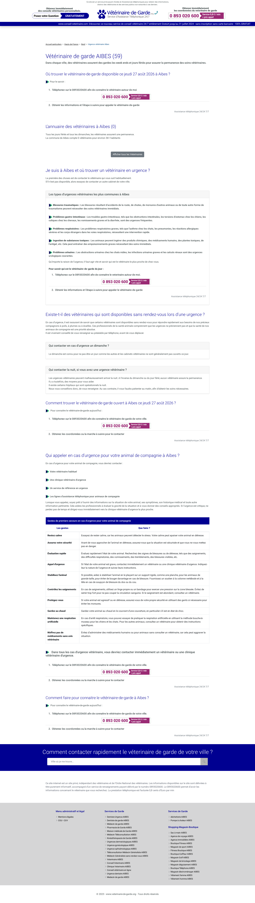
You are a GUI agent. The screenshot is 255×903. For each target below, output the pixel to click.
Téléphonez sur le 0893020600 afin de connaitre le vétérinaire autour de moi (94, 89)
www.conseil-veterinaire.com (42, 23)
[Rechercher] (204, 761)
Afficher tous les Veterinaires (127, 154)
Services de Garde (114, 811)
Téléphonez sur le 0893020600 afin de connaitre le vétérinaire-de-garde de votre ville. (99, 418)
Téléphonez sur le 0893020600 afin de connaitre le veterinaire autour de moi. (98, 274)
